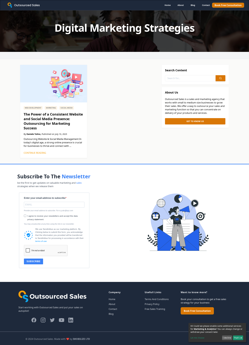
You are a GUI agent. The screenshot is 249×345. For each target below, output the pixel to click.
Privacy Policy (152, 304)
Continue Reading (35, 152)
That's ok (238, 337)
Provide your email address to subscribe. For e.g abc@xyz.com (48, 211)
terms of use (41, 241)
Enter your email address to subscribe (45, 198)
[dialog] (217, 332)
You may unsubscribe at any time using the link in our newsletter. (49, 224)
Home (168, 5)
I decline (227, 337)
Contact (206, 5)
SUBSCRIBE (33, 261)
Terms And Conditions (157, 299)
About (181, 5)
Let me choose (197, 337)
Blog (193, 5)
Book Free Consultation (228, 5)
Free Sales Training (155, 309)
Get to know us (195, 121)
